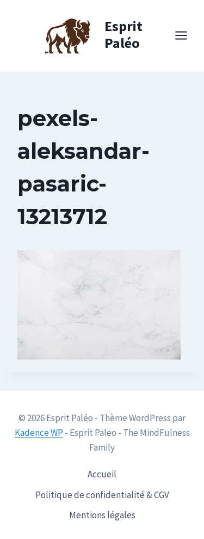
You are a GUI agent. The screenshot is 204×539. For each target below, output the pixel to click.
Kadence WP (39, 433)
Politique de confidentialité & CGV (102, 495)
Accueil (102, 474)
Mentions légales (102, 515)
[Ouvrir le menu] (186, 36)
